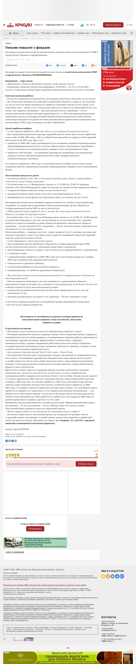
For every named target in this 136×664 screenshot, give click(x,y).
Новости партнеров (58, 627)
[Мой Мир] (12, 441)
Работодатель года (100, 33)
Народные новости (55, 25)
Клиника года (83, 33)
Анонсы (24, 38)
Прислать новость (113, 25)
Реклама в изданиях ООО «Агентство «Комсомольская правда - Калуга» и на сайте (44, 585)
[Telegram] (15, 441)
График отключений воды (63, 33)
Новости (39, 25)
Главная (6, 38)
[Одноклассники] (9, 441)
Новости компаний (15, 552)
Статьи (70, 25)
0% (7, 456)
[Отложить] (32, 60)
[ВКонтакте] (6, 441)
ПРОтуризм (45, 33)
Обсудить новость (86, 464)
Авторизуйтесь (35, 529)
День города (32, 33)
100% (96, 456)
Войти (131, 25)
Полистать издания (10, 573)
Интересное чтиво (119, 33)
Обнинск (10, 26)
